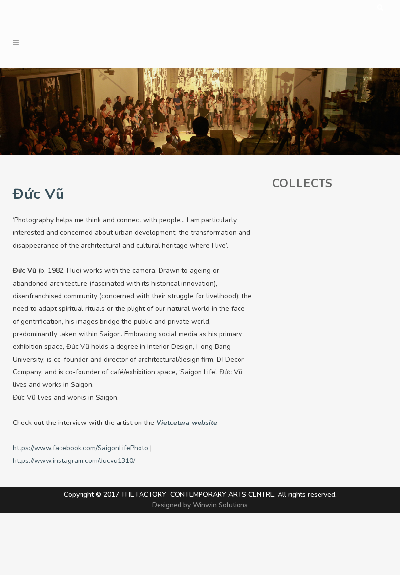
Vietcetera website (186, 422)
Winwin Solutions (220, 505)
